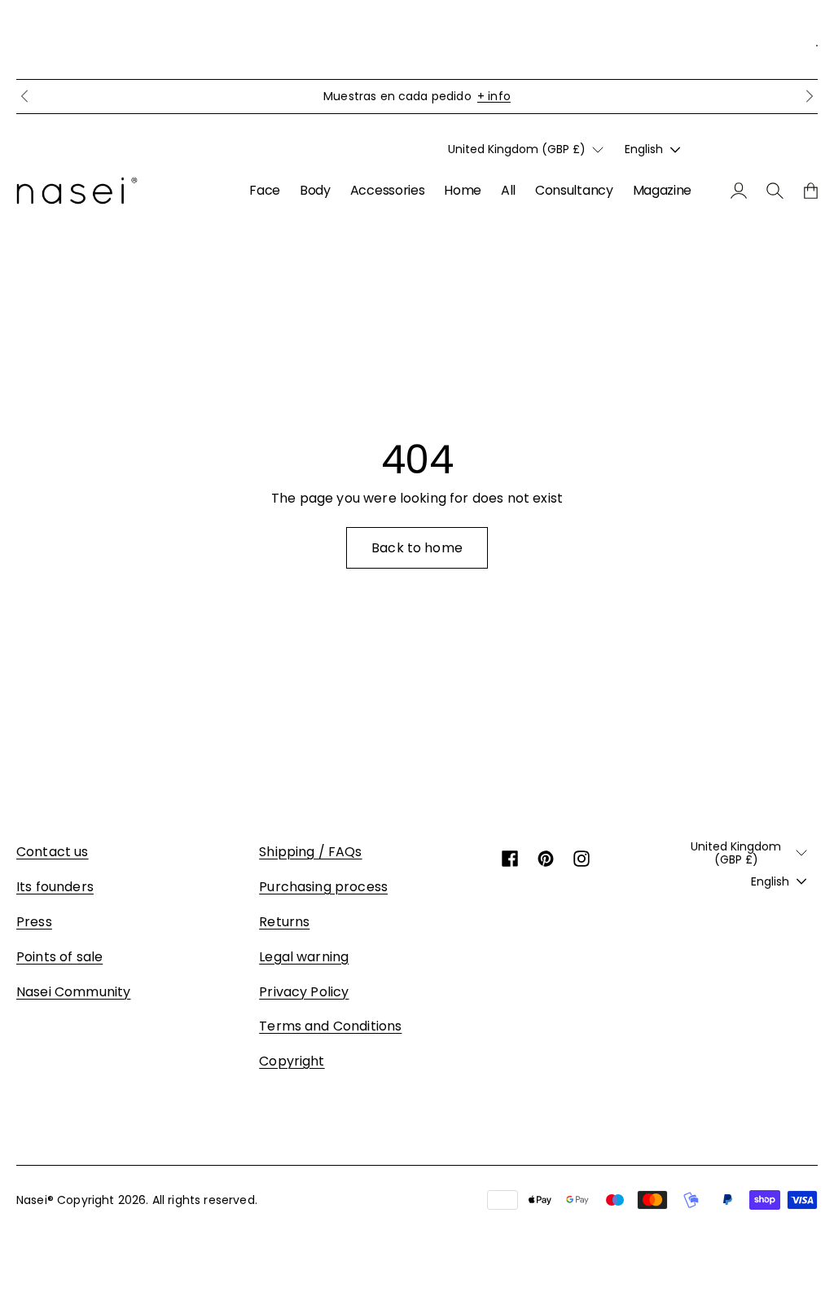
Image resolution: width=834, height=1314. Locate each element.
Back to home (417, 547)
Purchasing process (323, 886)
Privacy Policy (304, 991)
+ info (494, 96)
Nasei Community (73, 991)
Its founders (55, 886)
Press (34, 921)
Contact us (52, 851)
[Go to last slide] (24, 96)
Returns (284, 921)
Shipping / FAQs (310, 851)
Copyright (291, 1061)
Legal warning (304, 956)
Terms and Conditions (330, 1026)
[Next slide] (809, 96)
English (644, 149)
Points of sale (59, 956)
